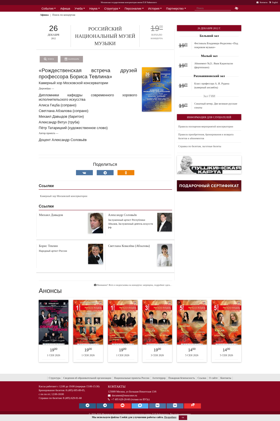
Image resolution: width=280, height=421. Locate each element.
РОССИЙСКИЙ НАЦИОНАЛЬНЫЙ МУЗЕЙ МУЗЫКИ (105, 36)
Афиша (44, 14)
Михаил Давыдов (51, 215)
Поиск (50, 59)
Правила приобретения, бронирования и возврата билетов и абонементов (205, 136)
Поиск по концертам (63, 14)
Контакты (225, 378)
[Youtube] (122, 406)
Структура (54, 378)
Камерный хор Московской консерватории (63, 196)
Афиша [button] (65, 8)
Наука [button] (93, 8)
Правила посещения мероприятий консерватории (205, 126)
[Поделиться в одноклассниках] (125, 172)
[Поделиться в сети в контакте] (84, 172)
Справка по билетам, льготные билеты (199, 146)
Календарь (73, 59)
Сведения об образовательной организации (87, 378)
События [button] (47, 8)
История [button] (153, 8)
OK (183, 417)
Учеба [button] (79, 8)
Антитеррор (159, 378)
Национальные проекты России (131, 378)
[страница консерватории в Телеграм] (87, 406)
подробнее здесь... (163, 285)
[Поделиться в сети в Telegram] (105, 172)
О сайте (213, 378)
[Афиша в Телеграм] (192, 406)
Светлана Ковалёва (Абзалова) (129, 246)
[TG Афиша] (105, 406)
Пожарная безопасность (181, 378)
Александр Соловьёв (122, 215)
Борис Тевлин (48, 246)
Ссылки (202, 378)
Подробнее (170, 417)
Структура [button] (111, 8)
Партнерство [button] (175, 8)
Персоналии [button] (133, 8)
